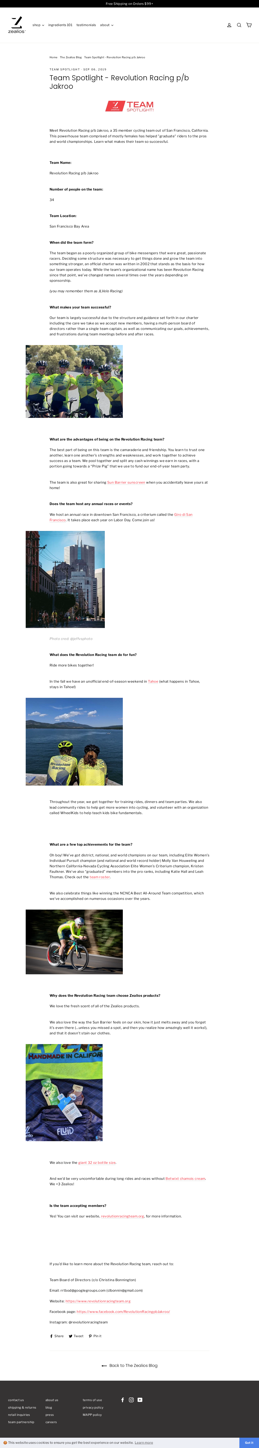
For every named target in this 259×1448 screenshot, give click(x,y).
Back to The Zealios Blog (133, 1365)
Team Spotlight (65, 69)
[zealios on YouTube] (140, 1399)
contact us (16, 1400)
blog (49, 1407)
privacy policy (93, 1407)
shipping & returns (22, 1407)
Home (54, 57)
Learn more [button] (144, 1443)
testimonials (86, 25)
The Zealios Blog (71, 57)
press (50, 1415)
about (105, 25)
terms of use (92, 1400)
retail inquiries (19, 1415)
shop (37, 25)
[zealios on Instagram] (131, 1399)
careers (51, 1422)
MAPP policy (92, 1415)
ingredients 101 (60, 25)
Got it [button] (249, 1443)
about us (52, 1400)
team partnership (21, 1422)
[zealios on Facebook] (122, 1399)
